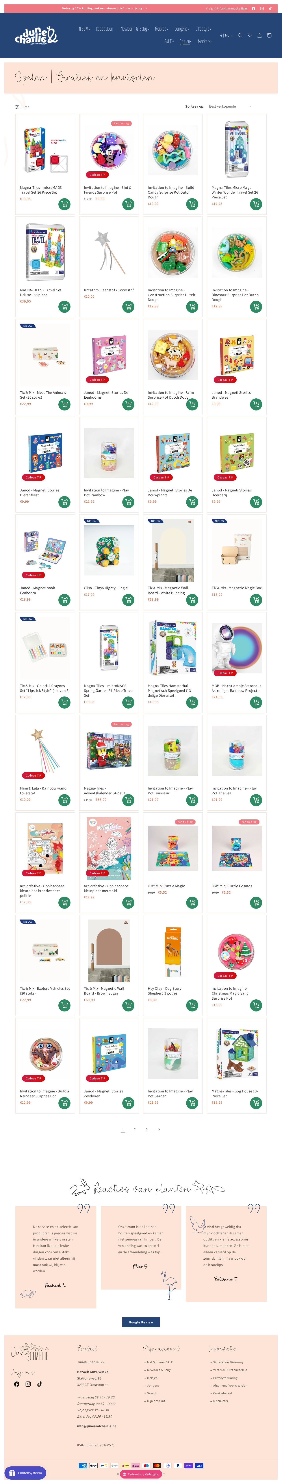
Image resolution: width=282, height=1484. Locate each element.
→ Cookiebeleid (220, 1393)
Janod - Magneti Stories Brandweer (231, 395)
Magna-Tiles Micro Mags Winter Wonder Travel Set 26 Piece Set (235, 192)
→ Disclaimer (218, 1401)
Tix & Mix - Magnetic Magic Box (237, 587)
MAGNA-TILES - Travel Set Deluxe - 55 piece (40, 292)
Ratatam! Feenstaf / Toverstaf (109, 290)
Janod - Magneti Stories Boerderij (231, 492)
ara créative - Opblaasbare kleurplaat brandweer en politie (42, 890)
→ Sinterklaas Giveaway (226, 1362)
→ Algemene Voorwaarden (228, 1385)
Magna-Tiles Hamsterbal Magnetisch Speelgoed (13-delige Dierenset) (170, 690)
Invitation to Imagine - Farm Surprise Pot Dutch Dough (171, 395)
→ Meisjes (150, 1378)
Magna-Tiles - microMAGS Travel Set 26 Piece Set (41, 190)
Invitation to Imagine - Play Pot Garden (170, 1093)
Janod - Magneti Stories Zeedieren (103, 1093)
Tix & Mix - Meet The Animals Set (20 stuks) (43, 395)
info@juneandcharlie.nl (232, 8)
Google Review (141, 1322)
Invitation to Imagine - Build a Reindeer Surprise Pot (44, 1093)
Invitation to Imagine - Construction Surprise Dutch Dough (171, 295)
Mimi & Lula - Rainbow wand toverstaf (43, 790)
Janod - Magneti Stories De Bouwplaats (170, 492)
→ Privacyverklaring (223, 1378)
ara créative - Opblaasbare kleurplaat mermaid (106, 888)
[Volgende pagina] (159, 1129)
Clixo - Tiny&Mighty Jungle (106, 587)
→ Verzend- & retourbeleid (228, 1370)
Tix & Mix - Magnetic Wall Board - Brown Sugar (104, 991)
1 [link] (123, 1129)
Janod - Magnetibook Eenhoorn (37, 590)
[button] (83, 29)
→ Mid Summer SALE (158, 1362)
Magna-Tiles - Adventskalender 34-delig (105, 790)
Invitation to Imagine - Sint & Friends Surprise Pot (108, 190)
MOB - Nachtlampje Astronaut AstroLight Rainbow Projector (236, 688)
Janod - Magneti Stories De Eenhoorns (106, 395)
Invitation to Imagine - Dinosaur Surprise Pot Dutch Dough (235, 295)
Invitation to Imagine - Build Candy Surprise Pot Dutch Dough (171, 192)
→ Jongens (151, 1385)
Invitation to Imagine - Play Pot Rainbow (106, 492)
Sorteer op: (194, 106)
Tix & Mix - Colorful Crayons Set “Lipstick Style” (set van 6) (45, 688)
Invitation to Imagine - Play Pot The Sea (234, 790)
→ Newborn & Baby (157, 1370)
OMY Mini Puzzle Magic (166, 885)
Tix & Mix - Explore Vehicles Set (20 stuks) (45, 991)
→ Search (150, 1393)
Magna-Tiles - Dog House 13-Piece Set (235, 1093)
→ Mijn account (154, 1401)
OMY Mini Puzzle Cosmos (232, 885)
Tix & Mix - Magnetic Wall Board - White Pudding (168, 590)
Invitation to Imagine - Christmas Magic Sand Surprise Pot (230, 993)
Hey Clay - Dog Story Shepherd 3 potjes (165, 991)
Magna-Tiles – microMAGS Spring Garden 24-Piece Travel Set (109, 690)
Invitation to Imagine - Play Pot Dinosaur (170, 790)
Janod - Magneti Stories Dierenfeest (39, 492)
